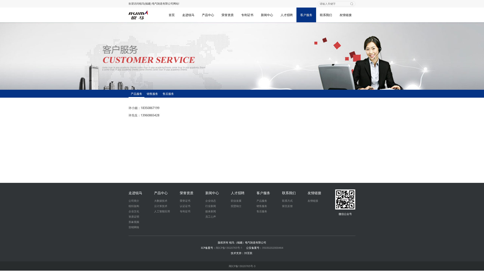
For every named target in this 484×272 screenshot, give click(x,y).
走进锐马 (188, 15)
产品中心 (208, 15)
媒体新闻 (210, 211)
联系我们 (326, 15)
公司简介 (134, 200)
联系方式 (287, 200)
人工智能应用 (162, 211)
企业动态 (210, 200)
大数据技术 (160, 200)
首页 (172, 15)
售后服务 (168, 94)
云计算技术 (160, 206)
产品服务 (136, 94)
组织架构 (134, 206)
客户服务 (306, 15)
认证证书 (185, 206)
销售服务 (152, 94)
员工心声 (210, 216)
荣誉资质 (228, 15)
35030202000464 (272, 248)
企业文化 (134, 211)
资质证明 (134, 216)
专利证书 (247, 15)
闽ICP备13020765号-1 (229, 248)
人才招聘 (287, 15)
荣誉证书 (185, 200)
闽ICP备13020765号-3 (242, 266)
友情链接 (346, 15)
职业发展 (236, 200)
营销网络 (134, 227)
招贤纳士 (236, 206)
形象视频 (134, 222)
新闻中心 (267, 15)
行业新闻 (210, 206)
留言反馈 (287, 206)
